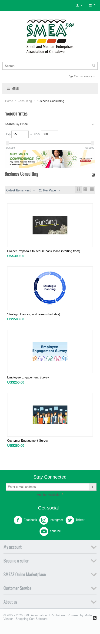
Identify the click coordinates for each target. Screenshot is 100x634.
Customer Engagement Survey (28, 440)
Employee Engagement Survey (28, 377)
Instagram (56, 520)
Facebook (30, 520)
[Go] (92, 486)
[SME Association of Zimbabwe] (50, 35)
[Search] (94, 66)
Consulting (25, 101)
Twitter (80, 520)
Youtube (55, 531)
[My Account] (79, 5)
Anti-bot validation (49, 494)
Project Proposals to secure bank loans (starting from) (43, 251)
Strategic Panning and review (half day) (33, 314)
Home (9, 101)
